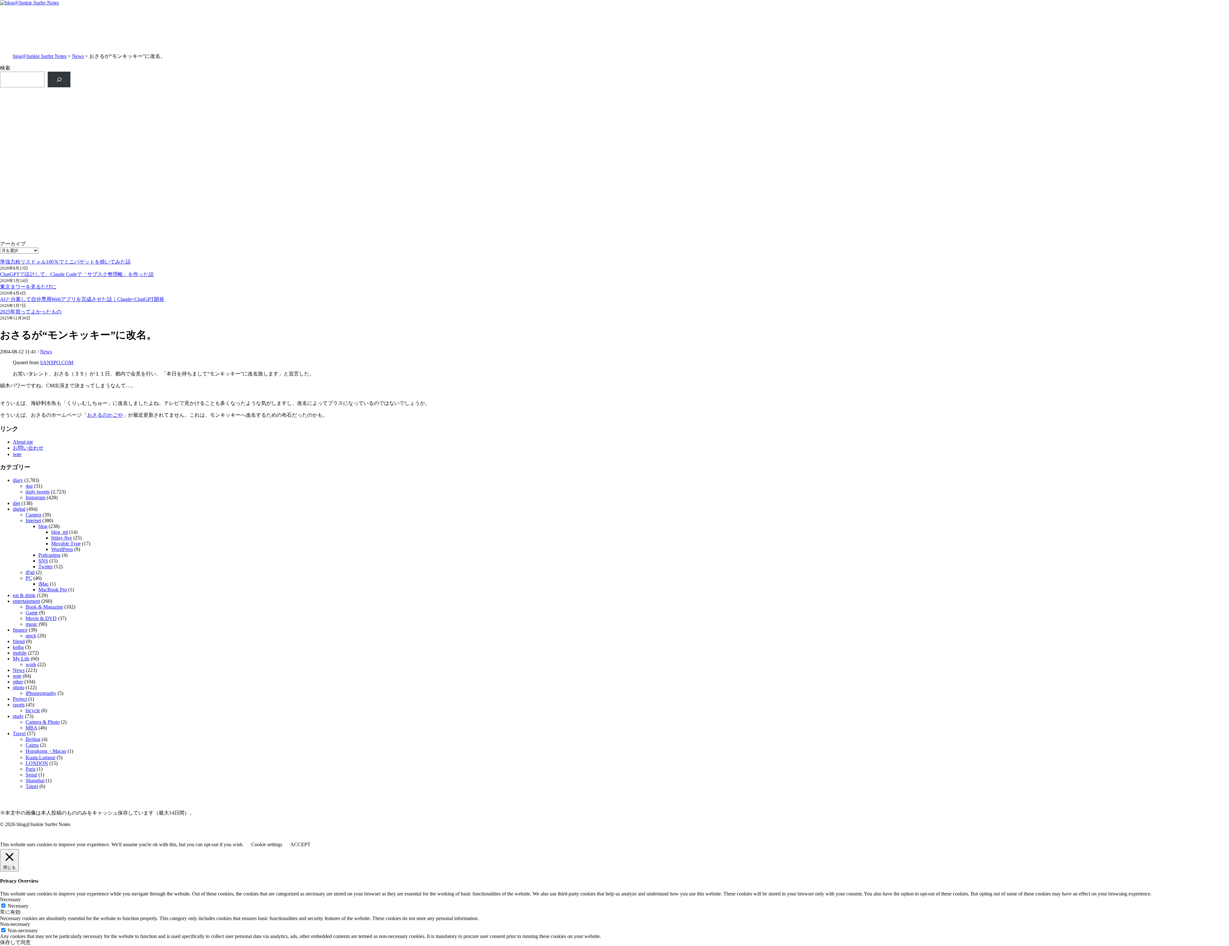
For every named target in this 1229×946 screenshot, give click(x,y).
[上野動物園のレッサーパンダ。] (922, 109)
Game (32, 612)
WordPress (62, 549)
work (31, 664)
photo (18, 687)
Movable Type (66, 543)
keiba (18, 647)
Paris (31, 769)
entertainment (26, 601)
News (78, 56)
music (31, 624)
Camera (33, 514)
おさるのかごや (105, 415)
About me (23, 442)
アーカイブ (13, 244)
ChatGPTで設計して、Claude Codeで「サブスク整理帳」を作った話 (77, 274)
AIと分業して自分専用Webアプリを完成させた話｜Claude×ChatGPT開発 (82, 299)
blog (42, 526)
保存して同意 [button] (15, 942)
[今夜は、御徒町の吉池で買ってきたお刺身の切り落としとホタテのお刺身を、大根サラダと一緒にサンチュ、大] (307, 127)
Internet (33, 520)
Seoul (31, 774)
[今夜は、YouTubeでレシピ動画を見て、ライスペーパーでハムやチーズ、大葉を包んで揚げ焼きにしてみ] (922, 127)
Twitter (45, 566)
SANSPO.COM (56, 362)
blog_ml (59, 532)
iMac (43, 584)
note (17, 454)
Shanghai (35, 780)
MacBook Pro (52, 589)
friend (19, 641)
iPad (30, 572)
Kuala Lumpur (40, 757)
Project (20, 699)
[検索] (59, 79)
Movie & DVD (41, 618)
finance (20, 630)
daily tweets (38, 491)
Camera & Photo (43, 722)
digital (19, 509)
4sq (29, 486)
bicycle (33, 710)
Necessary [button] (10, 899)
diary (18, 480)
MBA (31, 727)
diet (16, 503)
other (18, 681)
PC (29, 578)
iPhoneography (41, 693)
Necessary (18, 906)
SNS (43, 561)
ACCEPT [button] (300, 844)
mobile (20, 653)
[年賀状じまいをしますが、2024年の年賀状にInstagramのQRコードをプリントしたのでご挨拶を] (307, 138)
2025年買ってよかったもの (30, 311)
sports (19, 704)
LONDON (37, 763)
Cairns (32, 745)
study (18, 716)
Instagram (35, 497)
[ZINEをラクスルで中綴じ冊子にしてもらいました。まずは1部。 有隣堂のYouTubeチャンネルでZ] (307, 98)
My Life (21, 658)
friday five (61, 537)
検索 (5, 68)
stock (31, 635)
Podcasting (49, 555)
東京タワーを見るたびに (28, 286)
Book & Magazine (44, 607)
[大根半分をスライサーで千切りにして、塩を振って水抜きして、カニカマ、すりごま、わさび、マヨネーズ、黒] (922, 142)
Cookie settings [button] (266, 844)
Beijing (33, 739)
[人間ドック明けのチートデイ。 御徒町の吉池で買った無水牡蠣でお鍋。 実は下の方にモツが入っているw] (922, 94)
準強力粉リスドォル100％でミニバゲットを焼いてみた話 (65, 261)
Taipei (32, 786)
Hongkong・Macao (46, 751)
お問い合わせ (28, 448)
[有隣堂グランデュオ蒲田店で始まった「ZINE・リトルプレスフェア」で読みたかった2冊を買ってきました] (307, 112)
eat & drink (24, 595)
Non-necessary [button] (15, 924)
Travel (19, 733)
